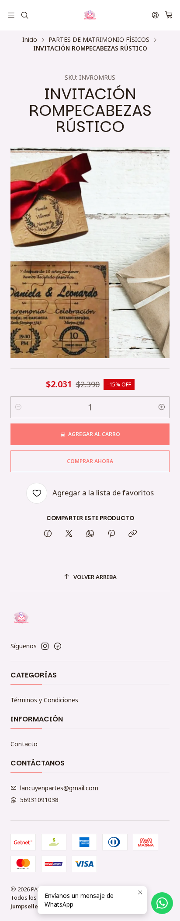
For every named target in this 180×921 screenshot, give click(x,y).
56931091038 (39, 800)
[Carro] (169, 15)
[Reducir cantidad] (18, 407)
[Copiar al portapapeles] (132, 534)
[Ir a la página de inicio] (90, 15)
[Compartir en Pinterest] (111, 534)
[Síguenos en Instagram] (45, 646)
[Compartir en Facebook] (48, 534)
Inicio (29, 40)
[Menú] (11, 15)
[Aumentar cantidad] (161, 407)
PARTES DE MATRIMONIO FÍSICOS (98, 40)
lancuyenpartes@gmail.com (59, 788)
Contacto (24, 744)
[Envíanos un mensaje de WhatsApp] (162, 903)
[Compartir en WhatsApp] (90, 534)
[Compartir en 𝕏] (69, 534)
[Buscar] (24, 15)
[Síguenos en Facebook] (57, 646)
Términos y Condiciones (44, 700)
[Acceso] (155, 15)
